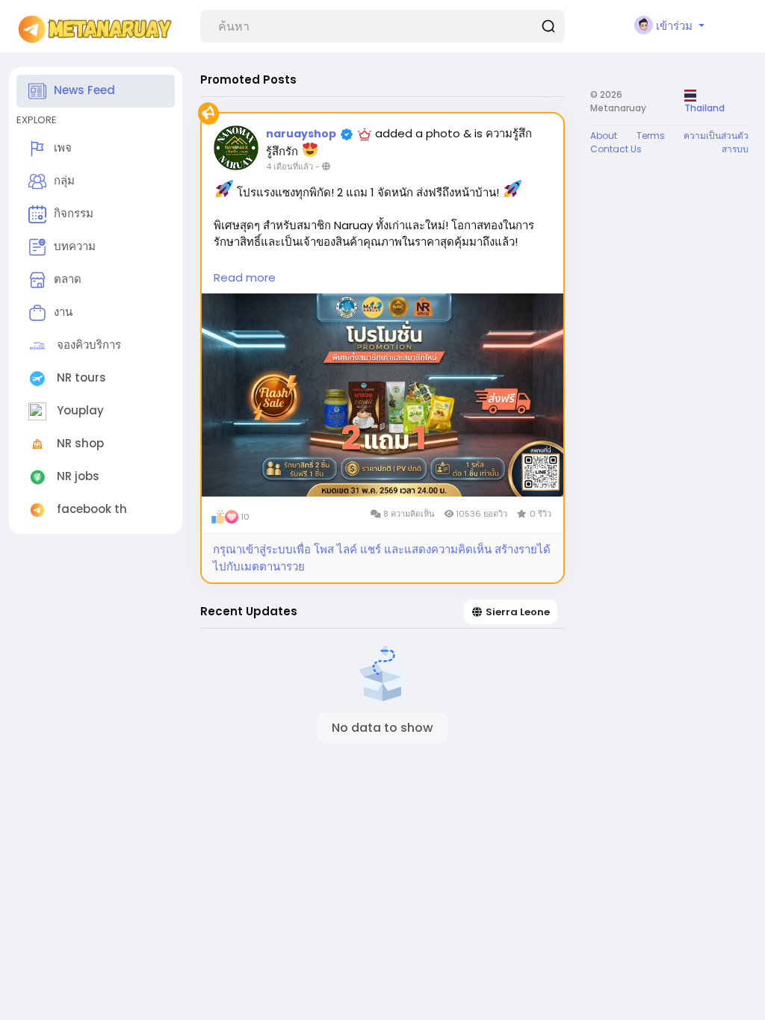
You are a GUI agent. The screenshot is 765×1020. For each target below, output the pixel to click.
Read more (245, 277)
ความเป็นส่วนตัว (716, 135)
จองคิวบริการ (87, 344)
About (603, 135)
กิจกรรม (73, 213)
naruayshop (301, 133)
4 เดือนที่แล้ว (289, 166)
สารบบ (735, 149)
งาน (63, 312)
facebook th (90, 509)
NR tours (80, 377)
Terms (651, 135)
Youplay (79, 410)
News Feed (84, 90)
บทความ (75, 246)
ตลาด (67, 279)
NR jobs (76, 476)
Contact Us (616, 149)
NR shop (79, 443)
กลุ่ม (64, 180)
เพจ (63, 147)
